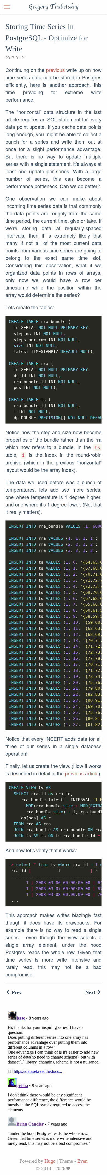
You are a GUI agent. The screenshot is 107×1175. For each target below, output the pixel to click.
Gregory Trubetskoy (53, 7)
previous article (81, 773)
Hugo (49, 1161)
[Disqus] (53, 1077)
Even (82, 1161)
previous (55, 69)
